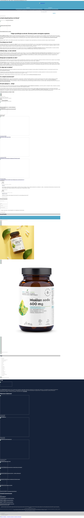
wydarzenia (3, 373)
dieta (2, 362)
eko (2, 365)
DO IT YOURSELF (43, 14)
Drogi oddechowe (24, 9)
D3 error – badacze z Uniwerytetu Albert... (6, 500)
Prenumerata (68, 14)
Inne (41, 9)
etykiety (3, 366)
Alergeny (18, 9)
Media (42, 10)
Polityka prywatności (5, 514)
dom (2, 363)
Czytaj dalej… (25, 391)
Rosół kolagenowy (3, 496)
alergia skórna (4, 360)
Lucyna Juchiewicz (9, 20)
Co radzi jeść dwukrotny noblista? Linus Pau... (7, 498)
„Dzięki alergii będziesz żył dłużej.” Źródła (7, 91)
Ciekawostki (2, 97)
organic (3, 370)
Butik (54, 13)
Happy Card (23, 14)
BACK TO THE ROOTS (30, 14)
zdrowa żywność (4, 374)
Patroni (39, 11)
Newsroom (6, 97)
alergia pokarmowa (4, 359)
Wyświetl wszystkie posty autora (5, 101)
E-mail (1, 205)
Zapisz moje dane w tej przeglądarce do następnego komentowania (12, 210)
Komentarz (2, 200)
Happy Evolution (33, 13)
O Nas (59, 14)
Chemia (54, 9)
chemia (3, 361)
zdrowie (10, 98)
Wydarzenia (32, 10)
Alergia (28, 7)
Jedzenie (46, 9)
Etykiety (50, 7)
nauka (3, 369)
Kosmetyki (50, 9)
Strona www (2, 207)
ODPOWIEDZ (4, 189)
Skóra (38, 9)
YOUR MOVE (49, 14)
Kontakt (64, 13)
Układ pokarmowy (33, 9)
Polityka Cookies (4, 515)
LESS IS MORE (37, 14)
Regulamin (3, 513)
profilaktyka (3, 371)
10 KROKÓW (18, 14)
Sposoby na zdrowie (22, 10)
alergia (1, 98)
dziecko (3, 364)
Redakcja (63, 14)
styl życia (3, 372)
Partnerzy (38, 10)
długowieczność (5, 98)
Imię (1, 203)
